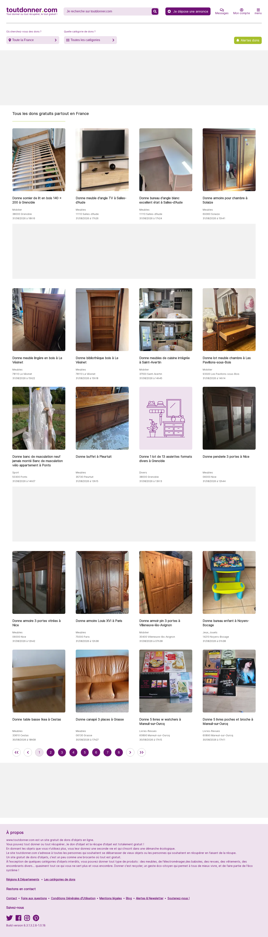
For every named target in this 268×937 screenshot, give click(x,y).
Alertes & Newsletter (149, 898)
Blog (129, 898)
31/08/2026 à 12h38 (87, 641)
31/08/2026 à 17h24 (150, 218)
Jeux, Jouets (210, 632)
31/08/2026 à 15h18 (87, 378)
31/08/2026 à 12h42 (23, 641)
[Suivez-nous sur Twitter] (9, 919)
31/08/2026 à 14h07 (23, 481)
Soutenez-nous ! (179, 898)
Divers (143, 472)
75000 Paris (83, 636)
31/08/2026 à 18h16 (23, 218)
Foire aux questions (34, 898)
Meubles (81, 209)
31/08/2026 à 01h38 (214, 641)
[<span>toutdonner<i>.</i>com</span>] (31, 11)
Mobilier (17, 209)
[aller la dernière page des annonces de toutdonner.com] (142, 752)
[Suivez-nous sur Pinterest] (36, 919)
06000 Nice (209, 476)
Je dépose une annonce (190, 11)
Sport (15, 472)
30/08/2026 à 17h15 (150, 739)
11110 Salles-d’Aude (87, 214)
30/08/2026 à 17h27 (87, 739)
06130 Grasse (84, 735)
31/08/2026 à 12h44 (214, 481)
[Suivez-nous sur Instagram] (27, 919)
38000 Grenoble (22, 214)
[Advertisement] (134, 77)
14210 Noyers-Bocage (216, 636)
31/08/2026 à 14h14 (214, 378)
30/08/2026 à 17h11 (214, 739)
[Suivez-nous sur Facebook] (18, 919)
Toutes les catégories (85, 40)
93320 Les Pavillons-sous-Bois (221, 373)
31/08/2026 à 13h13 (150, 481)
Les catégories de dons (59, 879)
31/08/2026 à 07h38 (151, 641)
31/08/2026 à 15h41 (214, 218)
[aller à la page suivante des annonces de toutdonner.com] (130, 752)
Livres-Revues (148, 731)
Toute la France (23, 40)
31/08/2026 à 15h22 (23, 378)
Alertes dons (250, 40)
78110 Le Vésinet (22, 373)
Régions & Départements (22, 879)
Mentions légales (110, 898)
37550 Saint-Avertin (150, 373)
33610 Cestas (20, 735)
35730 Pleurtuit (84, 476)
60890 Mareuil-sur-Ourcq (154, 735)
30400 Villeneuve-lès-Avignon (157, 636)
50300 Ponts (19, 476)
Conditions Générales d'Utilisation (73, 898)
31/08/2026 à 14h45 (150, 378)
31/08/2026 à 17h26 (87, 218)
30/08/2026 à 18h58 (24, 739)
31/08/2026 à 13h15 (87, 481)
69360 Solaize (211, 214)
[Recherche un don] (155, 11)
